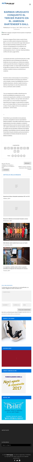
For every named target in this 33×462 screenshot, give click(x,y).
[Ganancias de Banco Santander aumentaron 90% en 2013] (16, 186)
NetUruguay (10, 454)
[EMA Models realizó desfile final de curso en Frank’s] (16, 232)
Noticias (25, 27)
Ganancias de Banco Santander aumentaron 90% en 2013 (16, 196)
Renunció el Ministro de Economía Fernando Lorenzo (15, 218)
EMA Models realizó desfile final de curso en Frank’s (15, 243)
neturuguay (13, 27)
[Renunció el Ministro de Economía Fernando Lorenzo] (16, 208)
